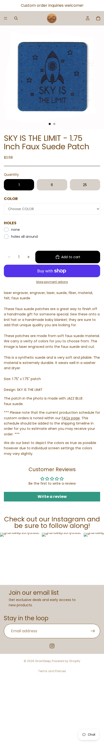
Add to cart (70, 257)
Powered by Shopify (66, 661)
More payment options (52, 282)
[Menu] (5, 18)
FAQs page (71, 418)
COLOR (11, 198)
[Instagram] (52, 646)
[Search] (16, 18)
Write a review (52, 496)
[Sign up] (93, 631)
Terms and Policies (52, 671)
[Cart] (98, 18)
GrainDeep (43, 661)
